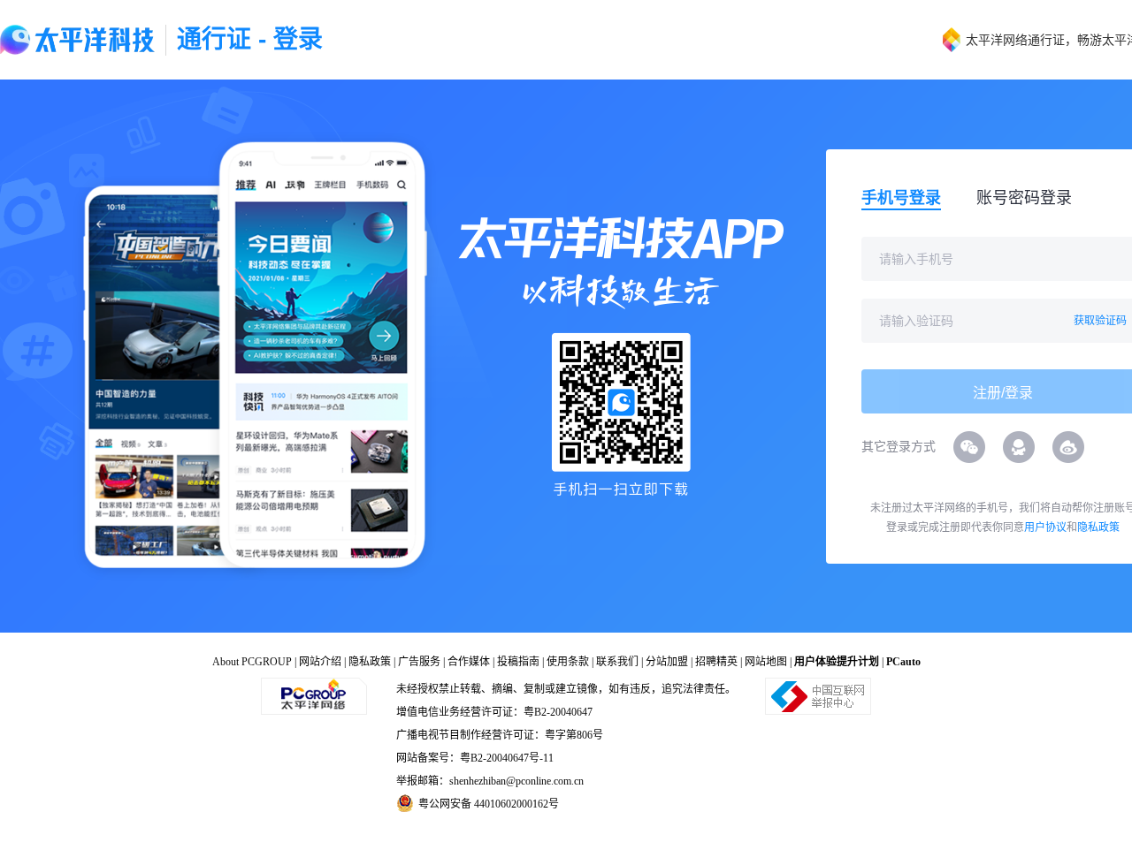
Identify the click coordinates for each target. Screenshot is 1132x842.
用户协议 (1045, 527)
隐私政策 (1098, 527)
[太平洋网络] (314, 695)
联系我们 (617, 662)
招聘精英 (716, 662)
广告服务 (419, 662)
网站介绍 (320, 662)
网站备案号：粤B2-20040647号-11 (475, 758)
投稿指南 (518, 662)
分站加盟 (667, 662)
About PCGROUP (252, 662)
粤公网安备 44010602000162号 (488, 804)
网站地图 (766, 662)
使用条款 (568, 662)
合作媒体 (468, 662)
